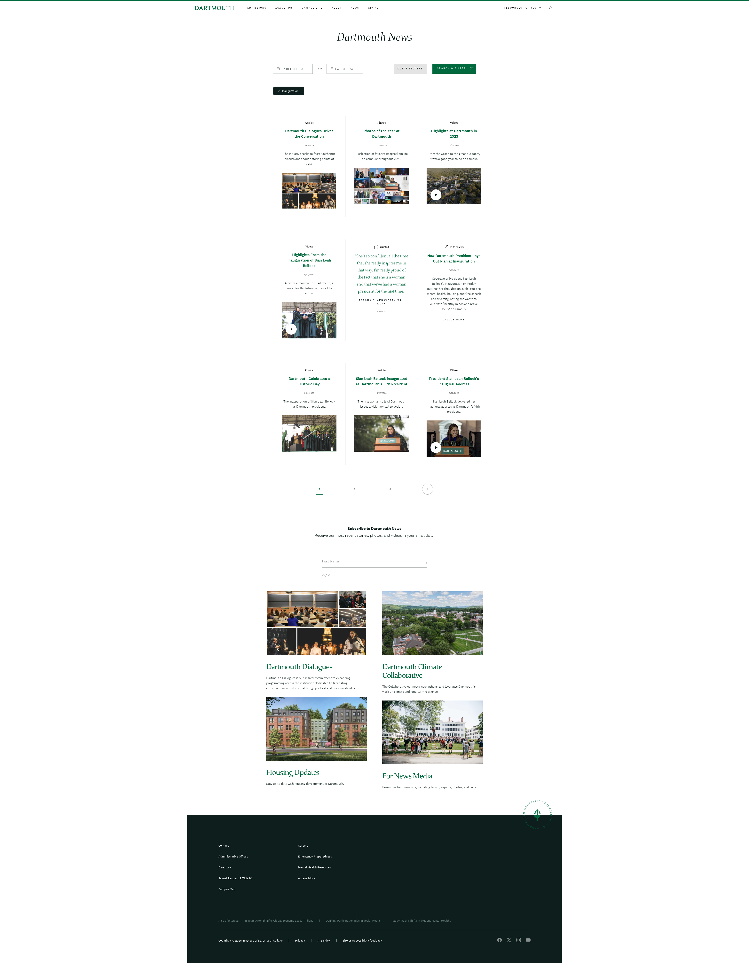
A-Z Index (324, 940)
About (337, 7)
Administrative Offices (233, 856)
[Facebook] (499, 941)
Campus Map (226, 889)
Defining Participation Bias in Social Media (353, 920)
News (355, 7)
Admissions (256, 7)
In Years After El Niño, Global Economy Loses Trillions (278, 920)
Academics (284, 7)
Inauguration (290, 91)
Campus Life (312, 7)
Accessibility (306, 878)
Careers (303, 845)
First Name (331, 562)
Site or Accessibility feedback (362, 940)
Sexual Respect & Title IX (235, 878)
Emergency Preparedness (315, 856)
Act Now (399, 879)
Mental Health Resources (314, 867)
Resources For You (520, 7)
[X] (509, 941)
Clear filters (410, 68)
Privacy (300, 940)
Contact (223, 845)
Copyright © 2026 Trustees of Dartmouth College (250, 940)
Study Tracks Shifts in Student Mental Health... (421, 920)
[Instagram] (518, 941)
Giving (373, 7)
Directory (224, 867)
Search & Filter (451, 68)
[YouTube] (528, 941)
